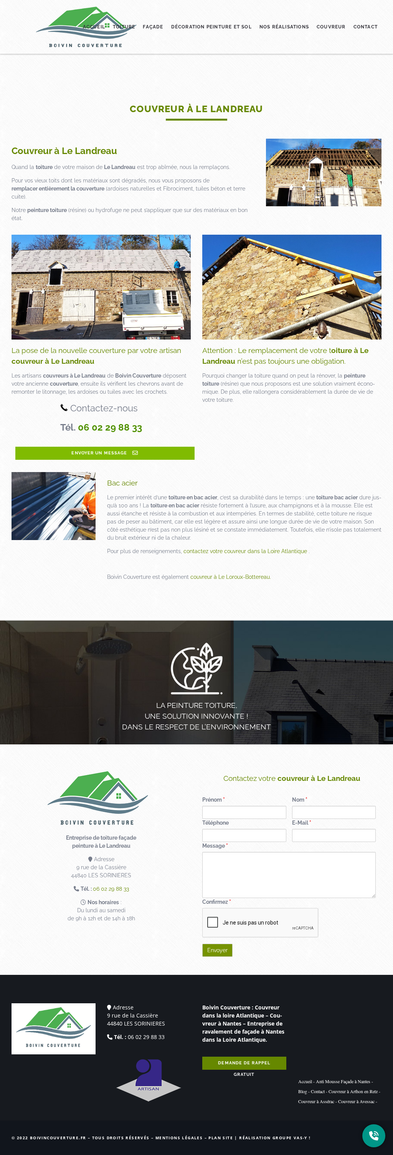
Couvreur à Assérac (316, 1101)
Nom (299, 800)
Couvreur (331, 27)
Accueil (94, 27)
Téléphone (215, 823)
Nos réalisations (284, 27)
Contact (365, 27)
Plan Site (220, 1137)
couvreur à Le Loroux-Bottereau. (230, 577)
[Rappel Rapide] (373, 1135)
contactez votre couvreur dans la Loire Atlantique (245, 551)
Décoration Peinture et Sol (211, 27)
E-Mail (301, 823)
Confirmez (216, 902)
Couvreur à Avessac (356, 1101)
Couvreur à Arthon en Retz (353, 1091)
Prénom (213, 800)
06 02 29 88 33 (110, 427)
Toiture (124, 27)
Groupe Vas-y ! (291, 1137)
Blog (302, 1091)
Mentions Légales (179, 1137)
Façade (153, 27)
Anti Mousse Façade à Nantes (343, 1081)
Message (215, 846)
